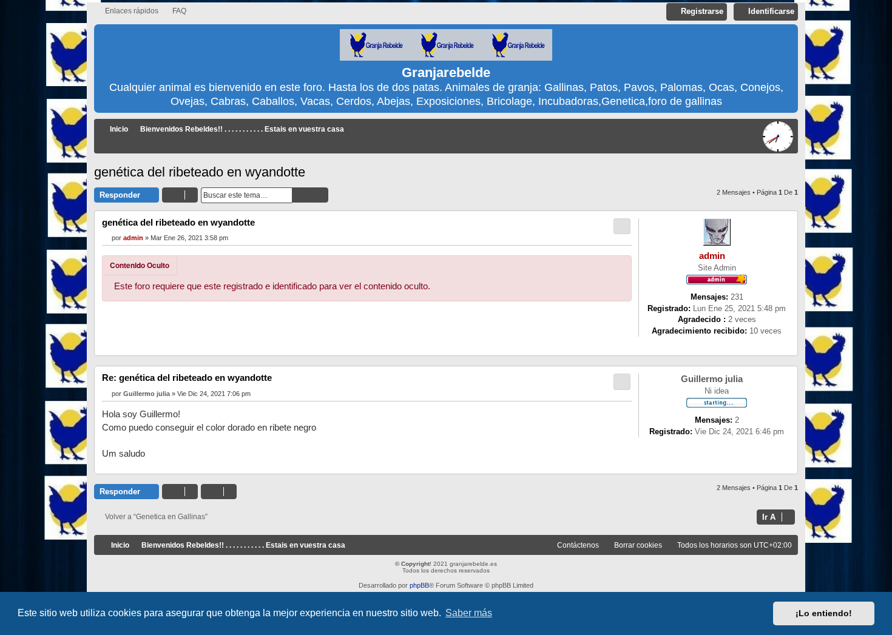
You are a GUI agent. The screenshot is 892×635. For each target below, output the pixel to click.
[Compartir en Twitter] (562, 320)
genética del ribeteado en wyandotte (199, 172)
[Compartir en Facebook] (547, 320)
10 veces (765, 330)
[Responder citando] (621, 226)
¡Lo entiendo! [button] (824, 613)
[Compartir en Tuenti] (577, 320)
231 (737, 296)
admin (712, 256)
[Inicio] (446, 45)
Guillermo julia (712, 379)
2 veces (742, 319)
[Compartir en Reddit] (593, 320)
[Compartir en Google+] (608, 320)
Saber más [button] (468, 613)
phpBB (419, 585)
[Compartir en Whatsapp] (623, 320)
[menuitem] (173, 11)
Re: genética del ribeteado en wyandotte (187, 377)
